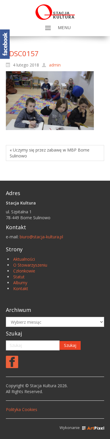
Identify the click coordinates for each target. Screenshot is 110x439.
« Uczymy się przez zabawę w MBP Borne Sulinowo (49, 153)
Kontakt (20, 288)
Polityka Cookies (21, 409)
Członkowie (24, 271)
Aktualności (24, 259)
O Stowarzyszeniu (30, 265)
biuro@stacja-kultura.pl (41, 237)
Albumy (20, 282)
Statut (19, 277)
